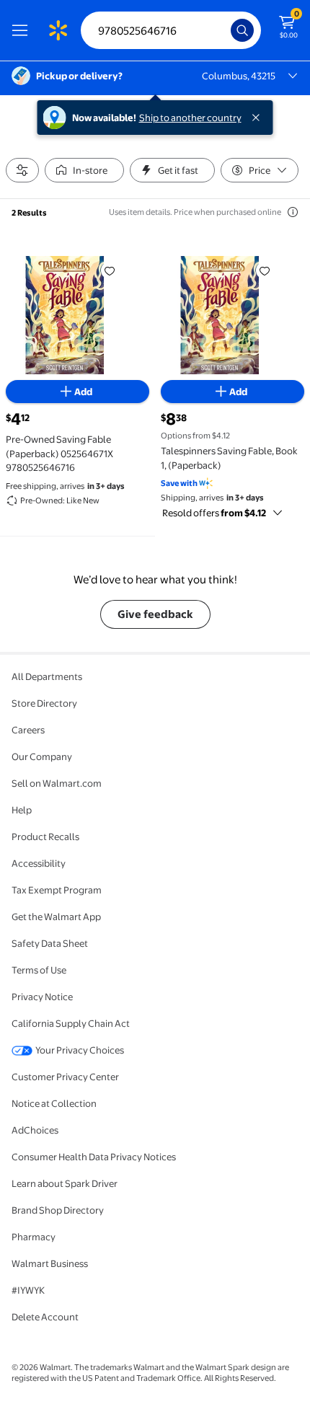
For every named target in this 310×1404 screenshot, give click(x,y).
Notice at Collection (54, 1103)
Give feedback (155, 614)
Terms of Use (39, 970)
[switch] (84, 170)
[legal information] (292, 212)
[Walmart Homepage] (57, 30)
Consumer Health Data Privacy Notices (94, 1156)
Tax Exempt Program (57, 890)
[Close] (258, 117)
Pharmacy (34, 1236)
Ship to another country (190, 117)
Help (22, 810)
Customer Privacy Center (65, 1076)
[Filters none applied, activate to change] (22, 170)
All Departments (47, 676)
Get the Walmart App (56, 916)
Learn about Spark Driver (65, 1183)
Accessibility (39, 863)
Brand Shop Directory (58, 1210)
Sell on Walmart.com (57, 783)
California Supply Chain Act (71, 1023)
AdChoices (35, 1130)
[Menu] (23, 30)
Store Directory (44, 703)
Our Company (42, 756)
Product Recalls (45, 836)
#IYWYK (28, 1290)
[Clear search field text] (223, 30)
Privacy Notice (42, 996)
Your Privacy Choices (79, 1050)
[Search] (242, 30)
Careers (28, 730)
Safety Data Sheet (50, 943)
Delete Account (45, 1317)
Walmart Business (50, 1263)
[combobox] (171, 30)
